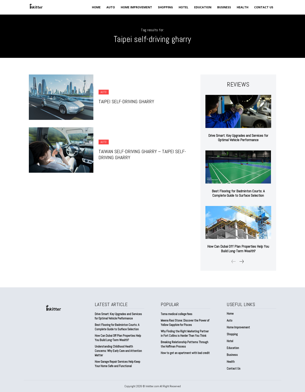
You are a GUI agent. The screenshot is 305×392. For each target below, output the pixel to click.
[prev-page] (234, 261)
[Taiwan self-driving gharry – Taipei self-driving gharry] (61, 150)
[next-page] (241, 261)
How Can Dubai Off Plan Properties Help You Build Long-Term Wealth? (238, 248)
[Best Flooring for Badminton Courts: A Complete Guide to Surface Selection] (238, 167)
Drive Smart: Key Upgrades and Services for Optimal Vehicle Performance (238, 137)
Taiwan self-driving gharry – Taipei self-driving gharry (142, 154)
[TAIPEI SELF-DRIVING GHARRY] (61, 97)
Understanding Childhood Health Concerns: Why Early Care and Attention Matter (118, 350)
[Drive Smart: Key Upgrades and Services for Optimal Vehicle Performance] (238, 111)
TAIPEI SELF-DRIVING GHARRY (126, 101)
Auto (104, 92)
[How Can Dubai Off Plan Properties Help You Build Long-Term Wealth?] (238, 222)
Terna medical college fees (176, 314)
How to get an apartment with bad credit (185, 353)
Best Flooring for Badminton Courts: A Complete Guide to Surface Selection (238, 193)
